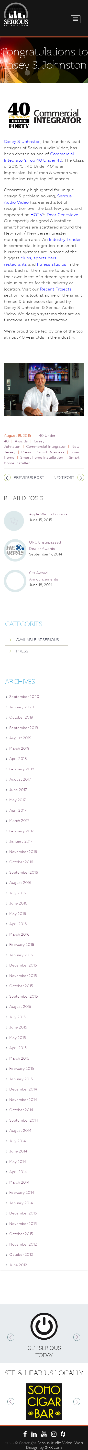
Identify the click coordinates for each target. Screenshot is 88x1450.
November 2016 (23, 852)
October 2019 (21, 717)
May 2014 (17, 1162)
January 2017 (21, 841)
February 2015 (21, 1068)
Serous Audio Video (55, 1443)
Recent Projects (56, 289)
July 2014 (17, 1141)
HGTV (37, 214)
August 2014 (20, 1130)
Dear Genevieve (62, 214)
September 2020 (24, 696)
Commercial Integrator (46, 446)
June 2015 (18, 1027)
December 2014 (23, 1089)
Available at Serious (37, 640)
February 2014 (21, 1192)
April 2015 (18, 1048)
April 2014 (18, 1172)
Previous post (29, 477)
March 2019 (19, 748)
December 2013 (23, 1213)
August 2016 (20, 882)
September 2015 (23, 996)
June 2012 (18, 1265)
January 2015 (21, 1079)
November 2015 (23, 976)
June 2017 (18, 790)
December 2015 (23, 965)
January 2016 (21, 955)
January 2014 (21, 1203)
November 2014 (23, 1100)
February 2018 (21, 769)
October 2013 (21, 1234)
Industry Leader (65, 239)
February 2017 (21, 831)
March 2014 (19, 1182)
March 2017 (19, 820)
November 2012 (23, 1244)
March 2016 (19, 934)
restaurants (15, 264)
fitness (43, 264)
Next (77, 1337)
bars (52, 257)
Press (26, 452)
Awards (21, 441)
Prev (11, 1337)
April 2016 (18, 924)
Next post (64, 477)
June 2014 (18, 1151)
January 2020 (21, 707)
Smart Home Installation (41, 457)
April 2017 (17, 810)
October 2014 (21, 1110)
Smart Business (51, 452)
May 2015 (17, 1038)
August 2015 (20, 1006)
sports (39, 257)
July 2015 (17, 1017)
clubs (26, 257)
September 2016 (23, 872)
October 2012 (21, 1254)
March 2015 (19, 1058)
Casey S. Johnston (22, 141)
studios (59, 264)
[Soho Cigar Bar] (44, 1401)
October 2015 (21, 986)
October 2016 (21, 862)
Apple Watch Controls (48, 514)
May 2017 (17, 800)
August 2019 (20, 738)
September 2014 (23, 1120)
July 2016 (17, 893)
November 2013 (23, 1224)
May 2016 (17, 914)
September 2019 (23, 728)
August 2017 (20, 779)
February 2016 (21, 944)
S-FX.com (53, 1447)
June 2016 (18, 903)
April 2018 (18, 758)
